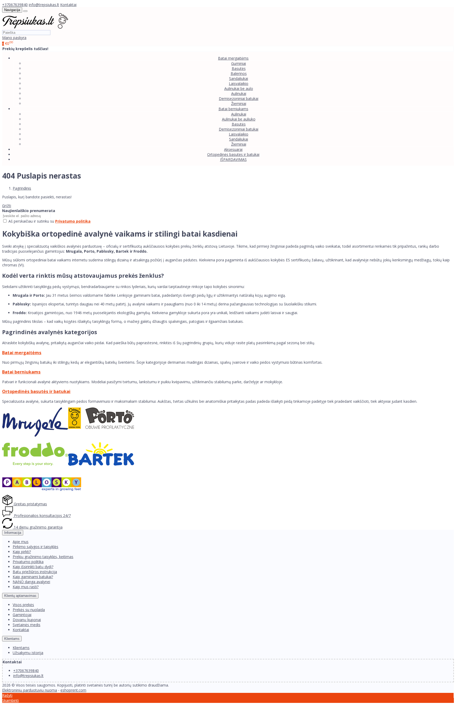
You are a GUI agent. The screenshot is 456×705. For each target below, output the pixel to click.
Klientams (12, 639)
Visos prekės (23, 604)
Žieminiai (238, 103)
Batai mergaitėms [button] (233, 58)
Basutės (239, 68)
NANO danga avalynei (31, 581)
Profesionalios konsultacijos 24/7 (42, 515)
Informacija (12, 533)
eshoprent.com (73, 690)
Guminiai (238, 63)
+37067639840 (15, 4)
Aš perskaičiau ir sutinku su (49, 221)
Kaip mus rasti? (26, 586)
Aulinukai (238, 93)
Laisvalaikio (238, 83)
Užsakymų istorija (28, 652)
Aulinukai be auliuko (238, 119)
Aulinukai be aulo (238, 88)
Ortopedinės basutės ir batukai (233, 154)
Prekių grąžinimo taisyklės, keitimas (43, 556)
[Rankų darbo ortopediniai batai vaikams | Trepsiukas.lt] (35, 27)
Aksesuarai (233, 149)
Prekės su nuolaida (29, 609)
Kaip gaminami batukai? (33, 576)
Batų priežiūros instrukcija (35, 571)
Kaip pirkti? (22, 551)
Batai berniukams (21, 372)
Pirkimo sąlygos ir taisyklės (35, 546)
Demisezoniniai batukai (238, 98)
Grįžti (6, 205)
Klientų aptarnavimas (20, 596)
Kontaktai (68, 4)
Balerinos (239, 73)
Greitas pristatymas (30, 503)
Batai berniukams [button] (233, 108)
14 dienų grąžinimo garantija (38, 527)
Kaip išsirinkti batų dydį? (33, 566)
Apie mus (20, 541)
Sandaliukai (238, 78)
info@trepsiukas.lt (44, 4)
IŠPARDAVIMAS (233, 159)
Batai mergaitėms (21, 353)
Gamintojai (22, 614)
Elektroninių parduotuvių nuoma (29, 690)
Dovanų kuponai (27, 619)
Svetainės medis (26, 624)
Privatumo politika (28, 561)
